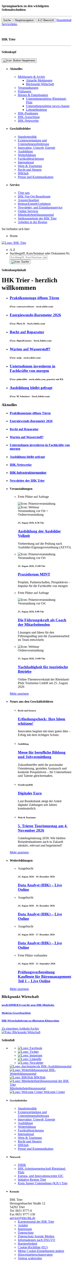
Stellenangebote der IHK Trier (37, 218)
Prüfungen (24, 91)
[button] (40, 250)
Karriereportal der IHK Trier (36, 1221)
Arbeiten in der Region (32, 222)
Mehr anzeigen (19, 693)
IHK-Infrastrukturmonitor (28, 472)
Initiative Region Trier (32, 1179)
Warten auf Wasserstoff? (30, 349)
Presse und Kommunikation (35, 177)
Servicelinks (9, 24)
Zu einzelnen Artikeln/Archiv (20, 1028)
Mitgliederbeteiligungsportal (36, 214)
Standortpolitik (27, 136)
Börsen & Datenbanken (33, 95)
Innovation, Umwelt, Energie (36, 147)
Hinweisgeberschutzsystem (35, 1254)
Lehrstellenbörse (36, 109)
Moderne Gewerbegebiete (16, 1012)
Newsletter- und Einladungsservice (40, 207)
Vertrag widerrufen (30, 1258)
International (26, 162)
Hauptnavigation (24, 20)
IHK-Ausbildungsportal (56, 1066)
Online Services (28, 211)
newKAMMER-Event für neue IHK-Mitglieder (28, 1004)
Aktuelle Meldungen (39, 80)
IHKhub (23, 173)
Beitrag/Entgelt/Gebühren (34, 203)
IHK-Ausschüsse (29, 117)
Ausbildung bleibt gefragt (31, 388)
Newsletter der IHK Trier (27, 480)
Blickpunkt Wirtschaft (40, 84)
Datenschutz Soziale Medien (36, 1236)
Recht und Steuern (30, 169)
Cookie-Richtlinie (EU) (33, 1247)
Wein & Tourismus (30, 166)
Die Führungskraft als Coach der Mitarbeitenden (42, 622)
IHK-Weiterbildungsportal (33, 1071)
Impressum (25, 1229)
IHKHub (39, 1077)
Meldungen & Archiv (31, 76)
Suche (7, 20)
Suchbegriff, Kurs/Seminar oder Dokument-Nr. (40, 253)
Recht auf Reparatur (27, 332)
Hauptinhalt (63, 20)
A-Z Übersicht (46, 20)
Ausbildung (25, 151)
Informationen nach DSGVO (36, 1240)
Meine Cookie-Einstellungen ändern (41, 1251)
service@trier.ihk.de (22, 1218)
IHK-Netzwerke (28, 120)
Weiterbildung (27, 155)
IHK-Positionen (28, 113)
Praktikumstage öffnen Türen (34, 298)
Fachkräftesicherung (31, 158)
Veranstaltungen (28, 87)
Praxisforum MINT (34, 574)
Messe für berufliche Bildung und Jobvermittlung (41, 754)
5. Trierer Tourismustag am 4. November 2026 (43, 828)
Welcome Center (54, 1092)
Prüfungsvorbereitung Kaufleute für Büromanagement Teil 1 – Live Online (44, 976)
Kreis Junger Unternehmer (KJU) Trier (43, 1183)
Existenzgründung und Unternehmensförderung (33, 142)
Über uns (24, 193)
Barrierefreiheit (27, 1243)
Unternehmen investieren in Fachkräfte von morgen (32, 368)
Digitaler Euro (30, 793)
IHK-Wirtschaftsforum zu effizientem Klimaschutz (30, 1020)
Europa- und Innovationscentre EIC (40, 1176)
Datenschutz (26, 1232)
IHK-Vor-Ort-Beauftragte (34, 196)
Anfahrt (23, 1225)
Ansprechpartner (28, 200)
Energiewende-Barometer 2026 (35, 315)
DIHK (22, 1165)
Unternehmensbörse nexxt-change (48, 106)
